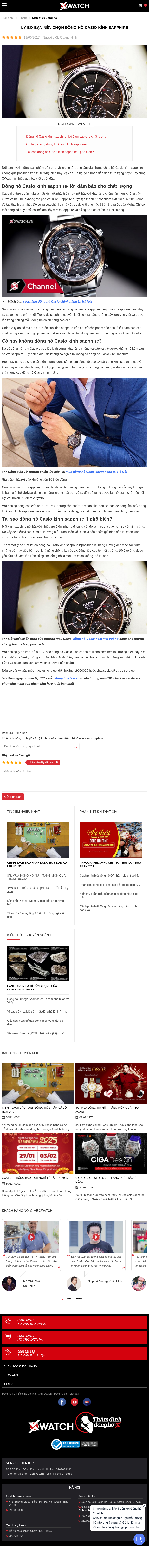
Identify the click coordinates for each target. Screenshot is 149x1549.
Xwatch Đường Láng (18, 1495)
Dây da (73, 1393)
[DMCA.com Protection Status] (89, 1445)
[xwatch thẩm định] (98, 1422)
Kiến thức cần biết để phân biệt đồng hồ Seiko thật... (109, 895)
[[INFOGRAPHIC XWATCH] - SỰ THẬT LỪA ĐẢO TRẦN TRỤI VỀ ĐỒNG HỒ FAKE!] (111, 840)
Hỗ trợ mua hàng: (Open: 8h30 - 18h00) (31, 1530)
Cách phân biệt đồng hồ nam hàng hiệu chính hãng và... (108, 908)
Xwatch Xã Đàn (87, 1495)
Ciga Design (45, 1393)
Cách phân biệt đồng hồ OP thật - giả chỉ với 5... (110, 875)
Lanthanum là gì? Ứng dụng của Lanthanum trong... (32, 987)
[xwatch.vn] (51, 1426)
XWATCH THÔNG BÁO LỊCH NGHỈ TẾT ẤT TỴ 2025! (37, 889)
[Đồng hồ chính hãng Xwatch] (74, 6)
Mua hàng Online (16, 1525)
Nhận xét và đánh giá (16, 755)
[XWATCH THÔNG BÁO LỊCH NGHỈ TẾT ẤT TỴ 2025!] (38, 1153)
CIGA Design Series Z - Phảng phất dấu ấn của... (106, 1179)
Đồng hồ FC (8, 1393)
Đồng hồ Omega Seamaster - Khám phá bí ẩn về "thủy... (38, 1000)
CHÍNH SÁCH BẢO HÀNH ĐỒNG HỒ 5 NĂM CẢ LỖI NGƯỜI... (37, 864)
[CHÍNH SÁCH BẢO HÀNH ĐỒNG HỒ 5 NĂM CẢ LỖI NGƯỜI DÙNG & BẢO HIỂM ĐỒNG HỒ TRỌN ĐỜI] (38, 840)
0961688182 (32, 1322)
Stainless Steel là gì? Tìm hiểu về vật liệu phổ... (37, 1033)
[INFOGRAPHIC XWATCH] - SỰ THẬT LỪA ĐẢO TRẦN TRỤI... (110, 864)
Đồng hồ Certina (27, 1393)
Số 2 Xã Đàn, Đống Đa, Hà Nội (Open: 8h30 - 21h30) (111, 1501)
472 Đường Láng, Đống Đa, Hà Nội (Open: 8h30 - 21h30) (40, 1503)
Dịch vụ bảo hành (89, 1510)
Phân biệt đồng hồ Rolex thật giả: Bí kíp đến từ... (110, 884)
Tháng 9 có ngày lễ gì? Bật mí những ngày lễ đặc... (35, 915)
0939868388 (16, 1510)
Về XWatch (11, 1375)
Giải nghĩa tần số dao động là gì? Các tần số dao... (35, 1022)
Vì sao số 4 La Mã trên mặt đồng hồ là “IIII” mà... (37, 1011)
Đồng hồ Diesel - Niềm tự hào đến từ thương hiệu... (35, 902)
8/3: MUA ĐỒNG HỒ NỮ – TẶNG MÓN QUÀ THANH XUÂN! (36, 877)
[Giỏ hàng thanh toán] (140, 5)
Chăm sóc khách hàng (20, 1366)
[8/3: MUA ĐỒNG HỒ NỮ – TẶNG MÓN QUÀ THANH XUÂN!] (111, 1083)
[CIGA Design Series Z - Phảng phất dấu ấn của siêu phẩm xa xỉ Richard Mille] (111, 1153)
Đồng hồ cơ (60, 1393)
